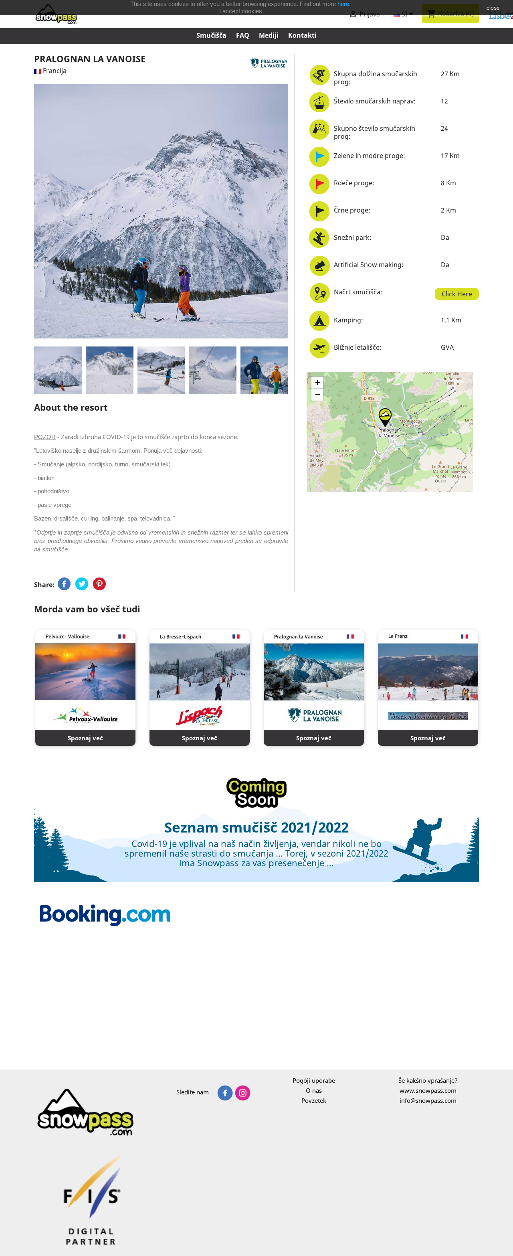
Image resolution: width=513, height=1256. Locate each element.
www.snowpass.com (428, 1090)
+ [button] (317, 382)
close (493, 7)
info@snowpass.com (428, 1100)
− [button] (317, 394)
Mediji (269, 35)
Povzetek (313, 1100)
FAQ (242, 35)
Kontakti (302, 35)
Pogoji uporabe (314, 1080)
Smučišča (211, 35)
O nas (314, 1090)
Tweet (81, 583)
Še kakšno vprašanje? (428, 1080)
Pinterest (99, 583)
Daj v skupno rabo (64, 583)
